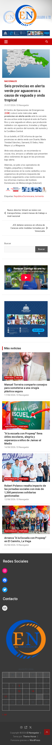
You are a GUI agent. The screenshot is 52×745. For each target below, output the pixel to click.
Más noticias (12, 348)
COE (7, 113)
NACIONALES (10, 81)
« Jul (4, 714)
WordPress (35, 740)
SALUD (19, 378)
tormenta (39, 196)
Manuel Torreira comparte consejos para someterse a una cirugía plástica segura (25, 388)
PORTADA (9, 378)
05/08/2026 (9, 545)
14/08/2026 (9, 447)
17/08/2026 (9, 395)
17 (5, 696)
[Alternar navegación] (6, 41)
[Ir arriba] (47, 732)
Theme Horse (29, 736)
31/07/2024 (9, 105)
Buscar (7, 243)
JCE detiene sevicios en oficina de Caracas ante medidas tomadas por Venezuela (28, 228)
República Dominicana (24, 196)
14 (33, 691)
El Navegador (23, 105)
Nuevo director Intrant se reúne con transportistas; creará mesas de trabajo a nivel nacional (27, 213)
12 (19, 691)
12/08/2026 (9, 499)
